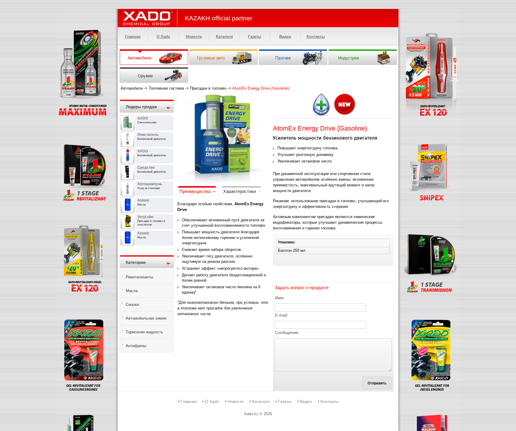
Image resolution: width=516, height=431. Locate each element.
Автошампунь (149, 184)
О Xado (163, 36)
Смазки (132, 304)
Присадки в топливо (208, 88)
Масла (132, 291)
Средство (146, 167)
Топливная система (166, 88)
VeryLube (145, 217)
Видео (285, 36)
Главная (133, 36)
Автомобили (132, 88)
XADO (142, 118)
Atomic (143, 200)
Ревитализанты (139, 277)
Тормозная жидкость (144, 332)
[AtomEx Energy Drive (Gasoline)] (222, 97)
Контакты (316, 36)
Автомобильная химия (146, 318)
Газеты (254, 36)
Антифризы (136, 345)
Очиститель (148, 135)
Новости (194, 36)
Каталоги (224, 36)
